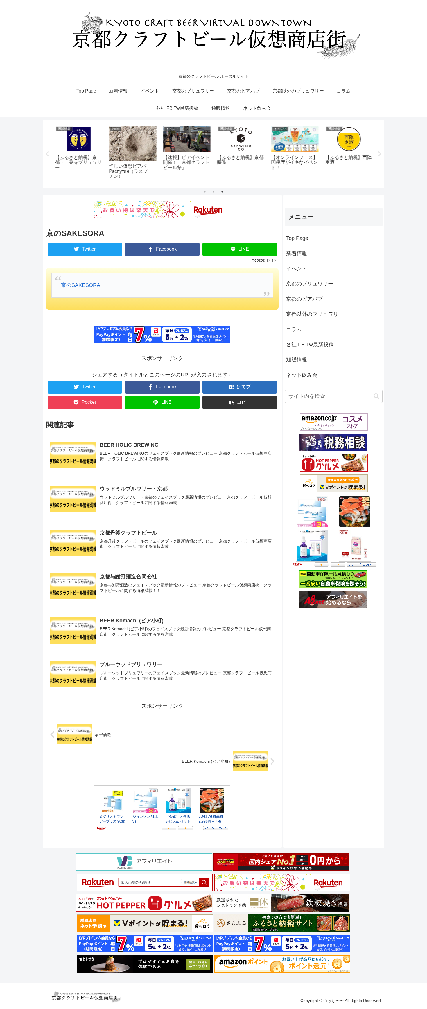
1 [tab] (205, 192)
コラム (294, 329)
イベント (296, 268)
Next (380, 154)
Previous (47, 154)
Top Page (297, 238)
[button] (239, 402)
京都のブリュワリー (309, 284)
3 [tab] (222, 192)
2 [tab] (213, 192)
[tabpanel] (78, 153)
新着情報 (296, 253)
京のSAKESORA (80, 285)
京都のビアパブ (304, 299)
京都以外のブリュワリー (315, 314)
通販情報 (296, 360)
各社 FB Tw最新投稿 (310, 344)
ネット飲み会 (301, 375)
